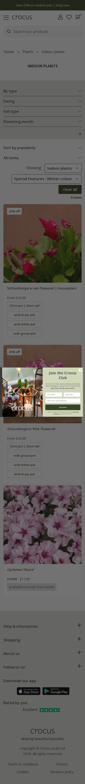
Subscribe (63, 407)
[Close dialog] (80, 370)
